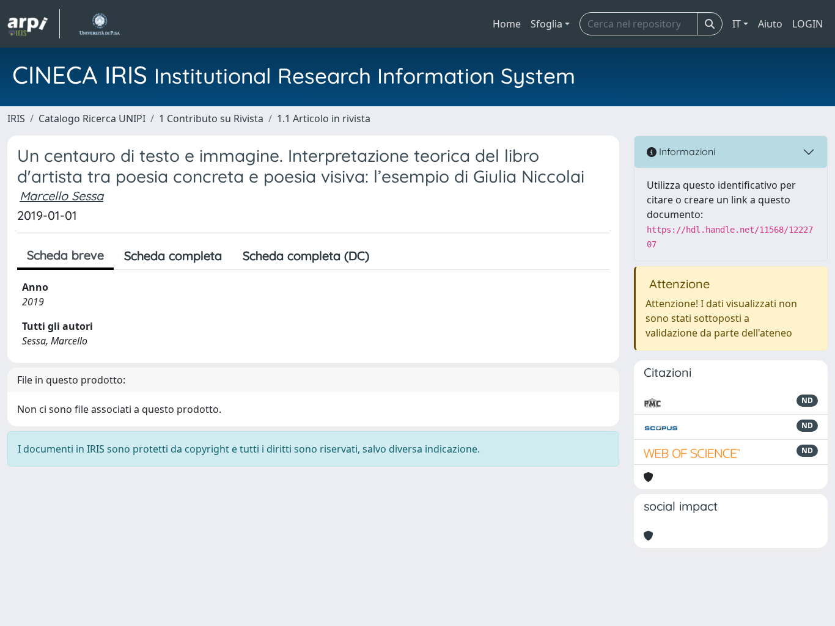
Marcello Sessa (61, 195)
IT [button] (736, 24)
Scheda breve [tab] (65, 255)
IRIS (16, 118)
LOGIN (807, 24)
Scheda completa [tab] (173, 255)
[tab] (390, 256)
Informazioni (686, 151)
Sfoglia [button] (546, 24)
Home (507, 24)
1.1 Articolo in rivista (323, 118)
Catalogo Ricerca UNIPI (92, 118)
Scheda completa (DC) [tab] (306, 255)
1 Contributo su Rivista (211, 118)
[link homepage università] (99, 23)
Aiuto (770, 24)
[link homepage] (33, 23)
